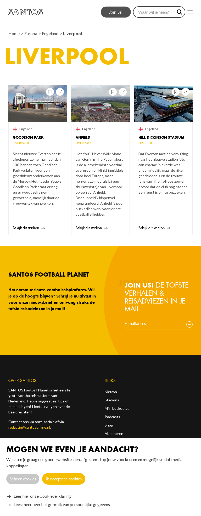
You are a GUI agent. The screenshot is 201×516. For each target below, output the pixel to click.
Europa (31, 33)
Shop (109, 425)
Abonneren (114, 433)
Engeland (50, 33)
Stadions (112, 400)
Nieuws (111, 391)
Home (14, 33)
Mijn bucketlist (117, 408)
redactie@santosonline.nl (29, 427)
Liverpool (72, 33)
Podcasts (112, 416)
